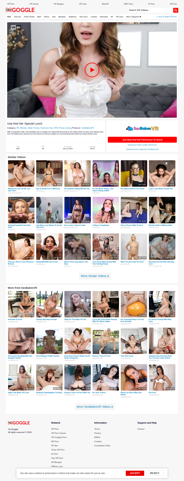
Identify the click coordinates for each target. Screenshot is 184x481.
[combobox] (150, 10)
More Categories (133, 17)
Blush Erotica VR (70, 191)
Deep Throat (33, 128)
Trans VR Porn (58, 450)
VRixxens (11, 230)
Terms (97, 429)
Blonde (23, 128)
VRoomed (40, 191)
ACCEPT (135, 473)
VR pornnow (13, 266)
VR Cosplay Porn (59, 437)
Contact (140, 429)
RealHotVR (125, 264)
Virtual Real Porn (14, 193)
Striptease (72, 17)
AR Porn (173, 4)
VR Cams (119, 17)
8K (112, 17)
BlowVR (105, 4)
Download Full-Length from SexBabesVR (142, 149)
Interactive (104, 17)
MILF (39, 17)
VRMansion (40, 264)
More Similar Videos (94, 276)
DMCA (97, 437)
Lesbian (94, 17)
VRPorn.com (57, 466)
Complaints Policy (102, 445)
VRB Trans (128, 4)
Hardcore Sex (46, 128)
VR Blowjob (56, 462)
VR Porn (10, 4)
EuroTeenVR (126, 191)
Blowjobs (62, 17)
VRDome (152, 191)
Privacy (97, 433)
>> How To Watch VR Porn (166, 17)
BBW (9, 17)
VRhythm (96, 193)
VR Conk (83, 4)
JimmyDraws (41, 230)
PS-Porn (67, 266)
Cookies (98, 441)
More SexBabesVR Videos (94, 406)
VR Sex (54, 445)
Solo (54, 17)
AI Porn (151, 4)
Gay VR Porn (57, 458)
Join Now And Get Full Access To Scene (142, 139)
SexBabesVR (88, 128)
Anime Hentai (29, 17)
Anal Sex (17, 17)
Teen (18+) (83, 17)
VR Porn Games (58, 433)
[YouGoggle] (19, 423)
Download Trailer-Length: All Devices (142, 145)
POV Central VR (155, 266)
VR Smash (34, 4)
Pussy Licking (65, 128)
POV (56, 128)
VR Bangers (59, 4)
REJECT (154, 473)
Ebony (46, 17)
